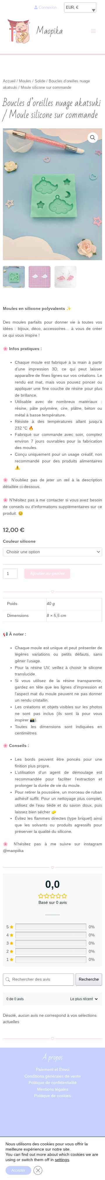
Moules (25, 81)
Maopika (49, 31)
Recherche (89, 979)
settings (62, 1159)
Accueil (9, 81)
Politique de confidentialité (53, 1082)
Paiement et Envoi (52, 1069)
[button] (93, 137)
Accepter (18, 1170)
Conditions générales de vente (52, 1076)
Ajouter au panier (47, 573)
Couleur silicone (19, 541)
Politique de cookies (52, 1096)
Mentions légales (52, 1089)
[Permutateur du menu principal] (93, 31)
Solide (40, 81)
